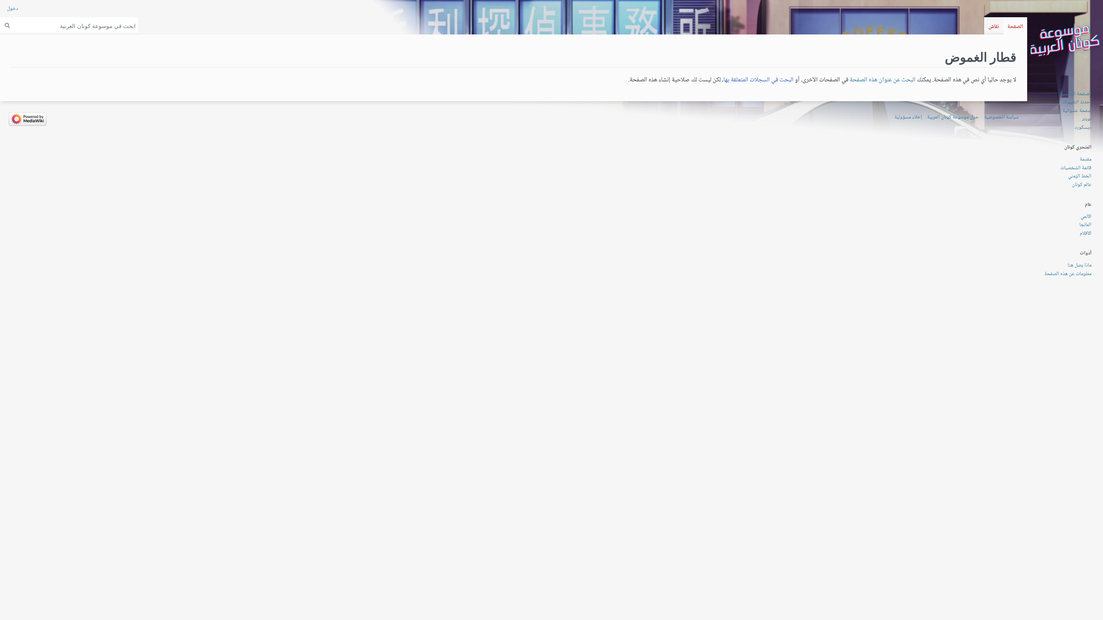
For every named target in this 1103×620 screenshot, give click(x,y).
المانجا (1085, 224)
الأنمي (1086, 216)
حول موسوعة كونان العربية (953, 117)
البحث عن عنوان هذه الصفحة (883, 79)
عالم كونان (1081, 184)
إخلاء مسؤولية (908, 117)
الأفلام (1085, 233)
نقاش (993, 26)
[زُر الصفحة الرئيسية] (1065, 41)
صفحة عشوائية (1076, 110)
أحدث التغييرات (1076, 102)
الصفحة (1015, 26)
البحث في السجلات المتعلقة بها (758, 79)
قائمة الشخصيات (1075, 168)
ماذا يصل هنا (1079, 265)
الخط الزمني (1079, 176)
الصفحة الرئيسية (1075, 94)
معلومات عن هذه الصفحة (1067, 274)
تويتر (1086, 119)
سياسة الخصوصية (1001, 117)
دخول (12, 8)
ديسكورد (1083, 127)
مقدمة (1085, 159)
